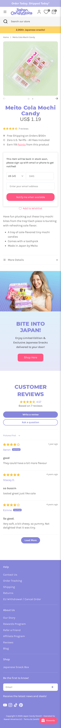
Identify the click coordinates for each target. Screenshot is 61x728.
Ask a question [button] (30, 422)
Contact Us (10, 574)
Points (22, 144)
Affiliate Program (14, 636)
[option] (30, 68)
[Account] (39, 11)
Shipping (9, 587)
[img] (11, 444)
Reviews (8, 642)
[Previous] (4, 98)
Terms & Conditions (33, 719)
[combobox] (25, 21)
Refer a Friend (12, 630)
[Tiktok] (16, 705)
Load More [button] (31, 540)
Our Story (9, 617)
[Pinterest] (21, 705)
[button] (10, 128)
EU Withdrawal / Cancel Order (22, 599)
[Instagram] (10, 705)
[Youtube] (5, 705)
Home (6, 37)
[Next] (56, 98)
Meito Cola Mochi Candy (24, 37)
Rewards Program (14, 624)
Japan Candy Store (31, 716)
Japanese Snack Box (16, 667)
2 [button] (32, 98)
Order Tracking (12, 580)
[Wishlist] (46, 12)
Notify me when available (30, 197)
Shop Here (30, 357)
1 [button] (28, 99)
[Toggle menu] (4, 12)
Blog (6, 648)
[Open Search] (5, 21)
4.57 (38, 402)
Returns (8, 593)
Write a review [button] (31, 414)
